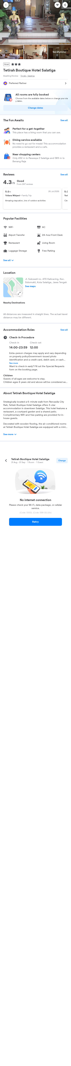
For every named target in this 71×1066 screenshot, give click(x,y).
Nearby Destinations (14, 302)
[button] (13, 287)
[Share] (65, 5)
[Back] (6, 5)
